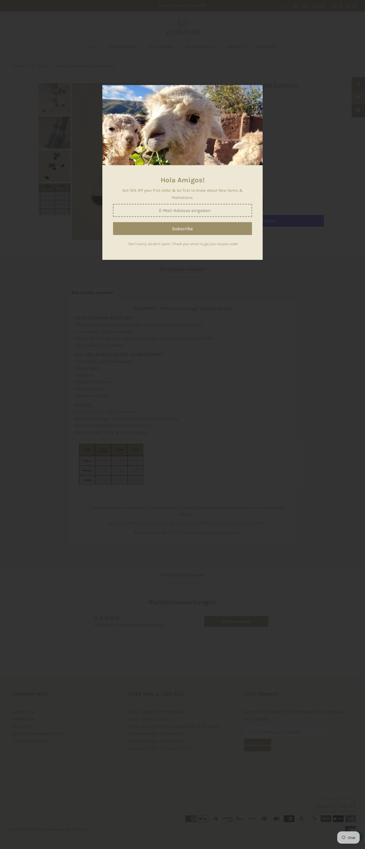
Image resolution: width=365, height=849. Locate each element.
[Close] (257, 91)
